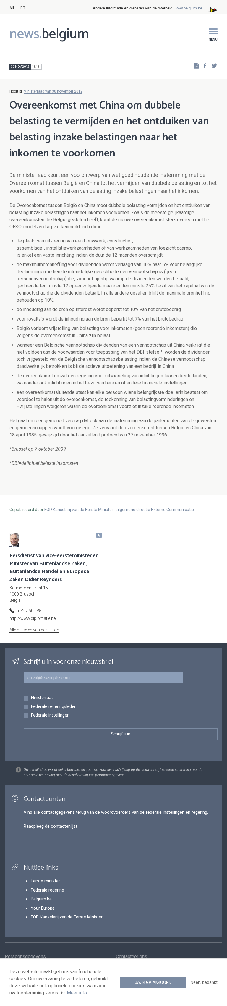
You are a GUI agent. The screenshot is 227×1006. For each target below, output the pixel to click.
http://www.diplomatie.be (32, 618)
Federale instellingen (50, 715)
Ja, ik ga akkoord (153, 982)
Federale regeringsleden (54, 706)
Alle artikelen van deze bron (34, 629)
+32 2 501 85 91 (32, 610)
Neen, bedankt (204, 982)
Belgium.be (41, 899)
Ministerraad (42, 698)
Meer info (77, 993)
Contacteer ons (131, 956)
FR (22, 8)
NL (12, 8)
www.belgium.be (188, 8)
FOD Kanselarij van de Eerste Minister (67, 917)
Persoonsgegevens (25, 956)
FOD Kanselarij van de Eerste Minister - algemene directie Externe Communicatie (119, 509)
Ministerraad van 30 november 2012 (53, 91)
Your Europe (43, 908)
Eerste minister (45, 881)
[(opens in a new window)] (203, 65)
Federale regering (47, 890)
